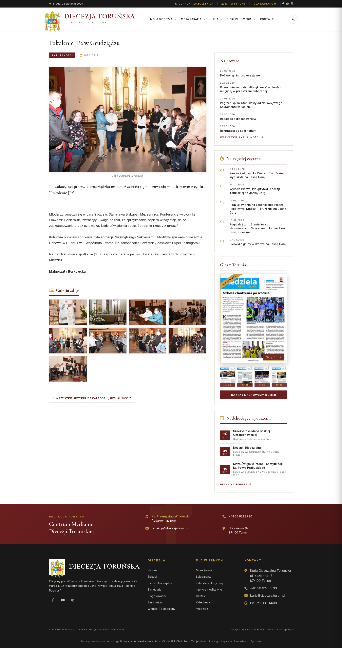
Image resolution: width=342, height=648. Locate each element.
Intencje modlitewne (209, 589)
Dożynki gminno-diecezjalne (240, 73)
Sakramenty (203, 576)
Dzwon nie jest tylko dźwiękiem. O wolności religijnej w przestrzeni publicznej (250, 87)
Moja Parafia (191, 19)
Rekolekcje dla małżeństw (238, 116)
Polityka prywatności (243, 629)
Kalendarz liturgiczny (209, 583)
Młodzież (202, 608)
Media (247, 19)
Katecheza (203, 602)
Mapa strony (235, 3)
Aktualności (62, 55)
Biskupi (232, 19)
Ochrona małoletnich (196, 3)
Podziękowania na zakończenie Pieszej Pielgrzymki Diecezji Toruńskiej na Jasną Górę (258, 206)
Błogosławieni (157, 596)
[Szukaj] (293, 19)
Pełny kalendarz (234, 484)
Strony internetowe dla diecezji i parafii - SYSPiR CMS (151, 641)
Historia (152, 570)
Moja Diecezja (161, 19)
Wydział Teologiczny (161, 608)
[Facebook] (283, 4)
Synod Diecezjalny (160, 583)
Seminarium (155, 602)
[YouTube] (287, 4)
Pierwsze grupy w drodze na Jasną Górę (258, 242)
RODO (260, 629)
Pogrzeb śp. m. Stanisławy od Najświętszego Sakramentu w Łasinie (251, 103)
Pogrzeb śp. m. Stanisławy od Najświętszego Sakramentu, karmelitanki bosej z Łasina (258, 226)
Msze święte (204, 570)
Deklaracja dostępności (279, 629)
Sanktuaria (154, 589)
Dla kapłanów (265, 3)
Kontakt (267, 19)
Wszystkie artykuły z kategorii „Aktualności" (93, 398)
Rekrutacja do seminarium (238, 128)
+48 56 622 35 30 (240, 516)
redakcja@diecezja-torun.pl (170, 528)
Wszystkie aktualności (240, 137)
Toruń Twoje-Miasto (195, 641)
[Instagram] (292, 4)
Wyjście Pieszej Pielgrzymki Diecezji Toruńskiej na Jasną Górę (255, 189)
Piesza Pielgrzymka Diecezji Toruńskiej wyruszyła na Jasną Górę (257, 173)
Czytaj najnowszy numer (253, 394)
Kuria (214, 19)
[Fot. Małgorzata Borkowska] (127, 119)
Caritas (200, 596)
